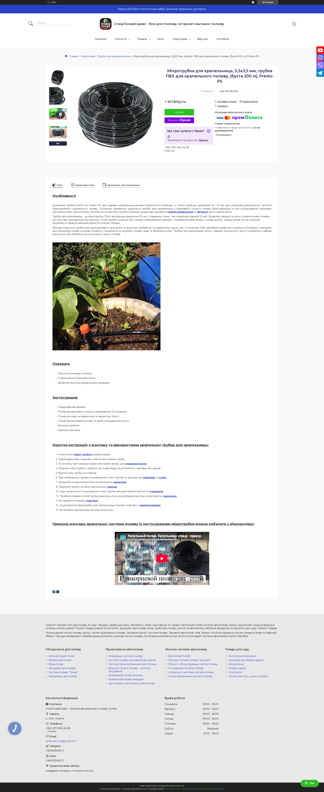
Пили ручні (235, 672)
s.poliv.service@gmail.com (61, 741)
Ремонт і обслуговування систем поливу (193, 664)
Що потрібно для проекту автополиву (132, 683)
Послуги (121, 38)
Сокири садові (237, 668)
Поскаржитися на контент (179, 788)
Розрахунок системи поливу (126, 656)
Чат (312, 783)
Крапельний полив (60, 660)
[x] (57, 592)
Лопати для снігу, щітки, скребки (248, 676)
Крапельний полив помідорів (126, 679)
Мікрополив (88, 56)
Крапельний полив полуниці (126, 675)
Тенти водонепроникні (242, 656)
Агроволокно (236, 664)
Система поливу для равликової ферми (132, 660)
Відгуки (202, 38)
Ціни (160, 38)
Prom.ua (180, 785)
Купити (179, 112)
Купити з (173, 120)
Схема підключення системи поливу (190, 676)
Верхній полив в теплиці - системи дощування (129, 670)
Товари (142, 38)
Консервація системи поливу (186, 668)
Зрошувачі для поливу (62, 668)
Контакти (223, 38)
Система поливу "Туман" (63, 672)
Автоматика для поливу (63, 676)
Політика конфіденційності (209, 788)
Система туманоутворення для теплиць (132, 664)
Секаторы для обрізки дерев (245, 660)
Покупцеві (179, 38)
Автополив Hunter (179, 656)
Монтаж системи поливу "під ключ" (189, 660)
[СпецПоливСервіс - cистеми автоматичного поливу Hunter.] (106, 24)
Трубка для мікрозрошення (114, 56)
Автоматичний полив (61, 656)
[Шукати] (30, 24)
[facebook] (53, 592)
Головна (100, 38)
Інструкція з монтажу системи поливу (191, 672)
